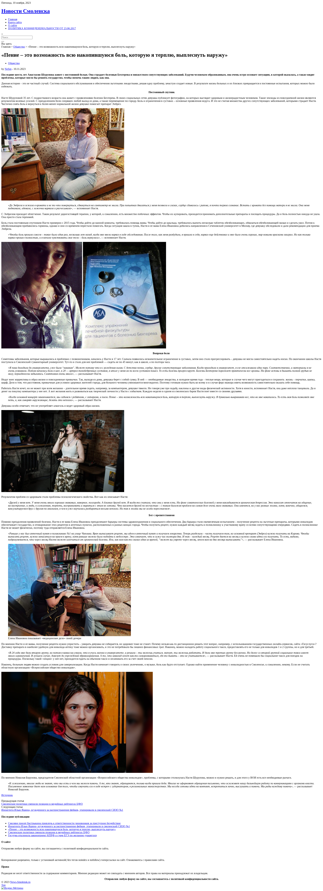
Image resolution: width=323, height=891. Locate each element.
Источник (7, 795)
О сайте (12, 25)
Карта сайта (15, 22)
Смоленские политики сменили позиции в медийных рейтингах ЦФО (42, 803)
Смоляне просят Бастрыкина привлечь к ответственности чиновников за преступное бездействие (64, 823)
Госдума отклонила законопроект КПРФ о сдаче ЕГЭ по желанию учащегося (52, 835)
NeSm (8, 69)
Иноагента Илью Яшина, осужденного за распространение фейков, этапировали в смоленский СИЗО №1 (62, 810)
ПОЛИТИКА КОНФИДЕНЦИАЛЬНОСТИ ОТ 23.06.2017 (42, 28)
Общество (19, 46)
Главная (12, 19)
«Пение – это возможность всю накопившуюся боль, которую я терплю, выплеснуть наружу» (62, 829)
